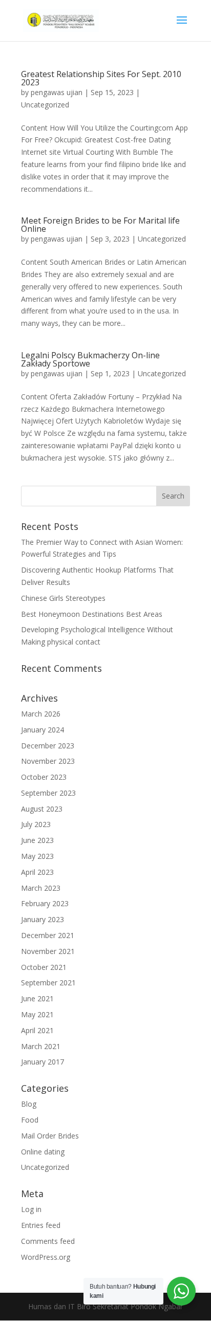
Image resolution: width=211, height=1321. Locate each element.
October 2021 (44, 967)
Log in (31, 1209)
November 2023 (48, 761)
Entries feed (40, 1225)
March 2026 (40, 714)
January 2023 (42, 919)
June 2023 (37, 840)
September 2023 (48, 793)
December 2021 (47, 935)
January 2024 (42, 730)
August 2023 (41, 809)
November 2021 (48, 951)
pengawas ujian (56, 92)
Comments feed (48, 1241)
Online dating (43, 1152)
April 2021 (37, 1030)
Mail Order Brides (50, 1136)
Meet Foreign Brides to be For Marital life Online (100, 224)
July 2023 (36, 824)
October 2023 (44, 777)
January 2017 (42, 1062)
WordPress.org (45, 1257)
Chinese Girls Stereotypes (63, 598)
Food (29, 1120)
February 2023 (45, 903)
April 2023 (37, 872)
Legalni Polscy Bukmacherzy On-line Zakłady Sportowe (90, 359)
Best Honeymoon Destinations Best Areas (91, 614)
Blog (28, 1104)
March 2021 (40, 1046)
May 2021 (37, 1014)
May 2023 (37, 856)
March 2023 (40, 888)
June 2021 (37, 998)
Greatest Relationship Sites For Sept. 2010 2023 (101, 78)
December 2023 (47, 745)
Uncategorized (45, 104)
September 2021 (48, 982)
